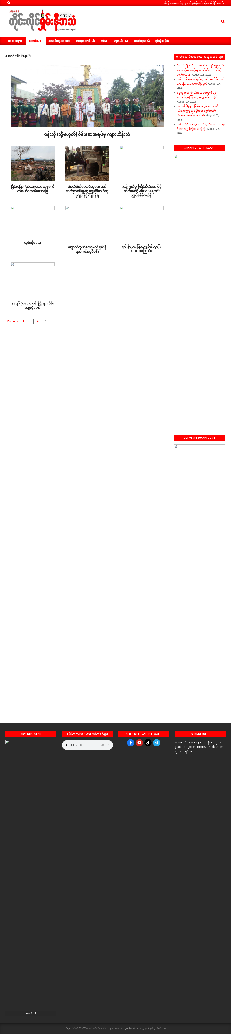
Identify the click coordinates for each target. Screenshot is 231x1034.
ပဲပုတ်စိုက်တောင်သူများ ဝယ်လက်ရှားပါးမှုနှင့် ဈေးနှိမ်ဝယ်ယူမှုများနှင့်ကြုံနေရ (87, 190)
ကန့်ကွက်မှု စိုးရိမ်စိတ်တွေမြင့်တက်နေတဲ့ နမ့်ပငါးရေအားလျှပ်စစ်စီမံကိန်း (142, 190)
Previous (12, 321)
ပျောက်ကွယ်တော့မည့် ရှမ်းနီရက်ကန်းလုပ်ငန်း (87, 249)
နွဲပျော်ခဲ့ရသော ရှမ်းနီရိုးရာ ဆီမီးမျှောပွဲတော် (33, 305)
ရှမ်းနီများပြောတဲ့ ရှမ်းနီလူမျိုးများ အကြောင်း (141, 248)
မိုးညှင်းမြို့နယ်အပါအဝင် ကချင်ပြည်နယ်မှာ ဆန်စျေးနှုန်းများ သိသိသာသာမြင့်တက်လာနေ (200, 70)
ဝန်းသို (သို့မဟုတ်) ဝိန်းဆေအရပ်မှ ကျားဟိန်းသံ (87, 133)
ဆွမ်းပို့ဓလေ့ (32, 242)
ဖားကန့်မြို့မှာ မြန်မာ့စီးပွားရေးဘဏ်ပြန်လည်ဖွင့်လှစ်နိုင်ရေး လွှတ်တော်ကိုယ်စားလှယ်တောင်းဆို (198, 111)
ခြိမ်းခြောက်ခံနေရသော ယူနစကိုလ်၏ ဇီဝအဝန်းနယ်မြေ (32, 188)
